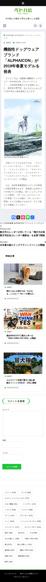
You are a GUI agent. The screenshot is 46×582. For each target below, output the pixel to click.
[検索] (35, 25)
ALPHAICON (19, 35)
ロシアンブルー (33, 527)
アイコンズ (28, 35)
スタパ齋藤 (11, 504)
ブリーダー (26, 515)
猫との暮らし (24, 544)
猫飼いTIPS (26, 550)
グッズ (26, 492)
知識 (9, 556)
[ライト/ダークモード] (40, 25)
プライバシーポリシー (21, 577)
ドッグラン (29, 504)
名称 (4, 440)
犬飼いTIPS (31, 539)
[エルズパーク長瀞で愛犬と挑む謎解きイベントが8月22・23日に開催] (23, 363)
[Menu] (5, 26)
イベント (10, 492)
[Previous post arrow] (45, 242)
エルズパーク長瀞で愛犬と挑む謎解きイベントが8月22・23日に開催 (21, 381)
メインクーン (12, 527)
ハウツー (27, 510)
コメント (5, 410)
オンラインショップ (33, 88)
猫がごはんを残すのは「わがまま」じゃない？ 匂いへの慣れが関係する (20, 292)
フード (9, 515)
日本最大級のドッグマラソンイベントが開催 (22, 245)
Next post (3, 242)
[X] (18, 217)
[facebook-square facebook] (23, 3)
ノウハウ (10, 510)
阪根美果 (23, 556)
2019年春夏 (10, 35)
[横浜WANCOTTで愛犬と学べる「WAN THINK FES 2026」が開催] (23, 318)
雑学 (9, 562)
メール (5, 453)
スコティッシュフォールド (17, 498)
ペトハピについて (10, 574)
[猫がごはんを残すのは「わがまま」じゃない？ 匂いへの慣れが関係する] (23, 274)
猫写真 (9, 550)
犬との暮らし (12, 539)
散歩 (9, 533)
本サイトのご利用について (29, 574)
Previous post (5, 229)
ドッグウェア (39, 223)
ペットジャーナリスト (30, 521)
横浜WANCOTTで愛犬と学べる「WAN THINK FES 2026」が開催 (21, 337)
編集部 (8, 43)
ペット (9, 521)
